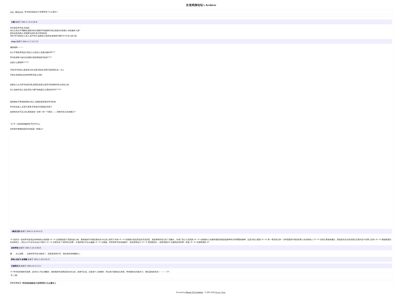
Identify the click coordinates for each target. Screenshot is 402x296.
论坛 (12, 12)
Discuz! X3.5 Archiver (194, 292)
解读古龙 (19, 12)
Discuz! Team (220, 292)
